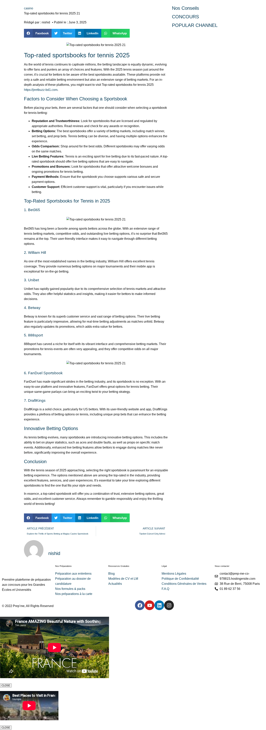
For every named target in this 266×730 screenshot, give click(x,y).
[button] (38, 33)
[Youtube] (149, 605)
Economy (190, 59)
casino (28, 8)
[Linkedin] (159, 605)
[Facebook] (140, 605)
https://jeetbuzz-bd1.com (40, 89)
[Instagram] (169, 605)
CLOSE (6, 685)
